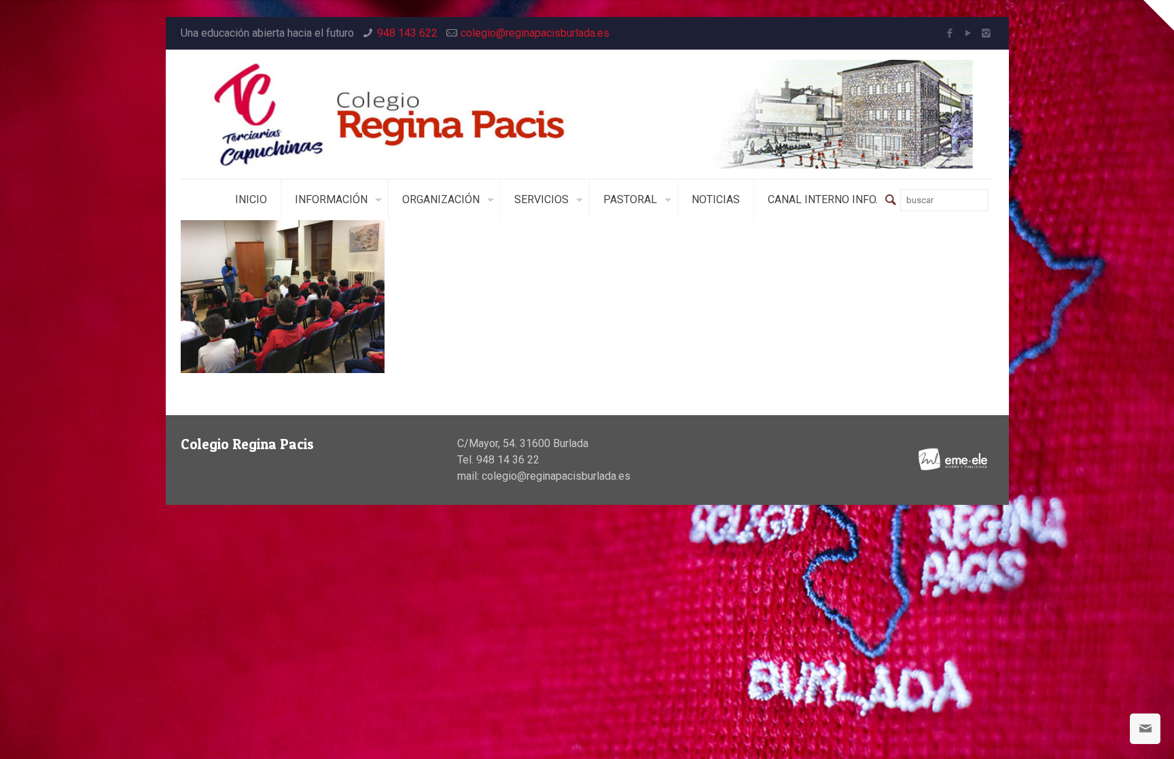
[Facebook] (949, 33)
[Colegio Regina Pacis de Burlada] (587, 114)
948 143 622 (407, 33)
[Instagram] (986, 33)
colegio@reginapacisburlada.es (535, 33)
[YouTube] (968, 33)
